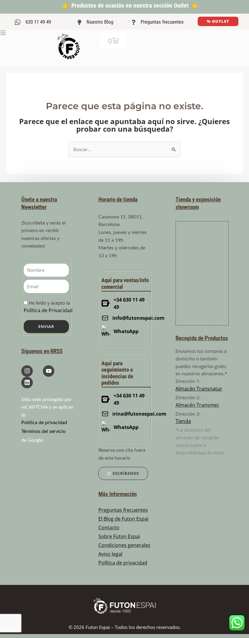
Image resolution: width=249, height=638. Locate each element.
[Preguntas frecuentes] (133, 22)
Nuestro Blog (100, 22)
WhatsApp (126, 331)
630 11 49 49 (38, 22)
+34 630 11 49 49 (129, 303)
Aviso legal (110, 554)
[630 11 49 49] (17, 22)
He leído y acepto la (48, 307)
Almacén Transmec (197, 405)
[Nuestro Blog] (79, 22)
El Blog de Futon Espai (123, 518)
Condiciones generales (124, 545)
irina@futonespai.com (135, 413)
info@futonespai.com (134, 318)
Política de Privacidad (48, 310)
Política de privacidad (44, 422)
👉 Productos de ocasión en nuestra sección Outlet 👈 (130, 5)
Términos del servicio (43, 431)
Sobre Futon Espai (119, 536)
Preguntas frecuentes (162, 22)
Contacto (108, 527)
